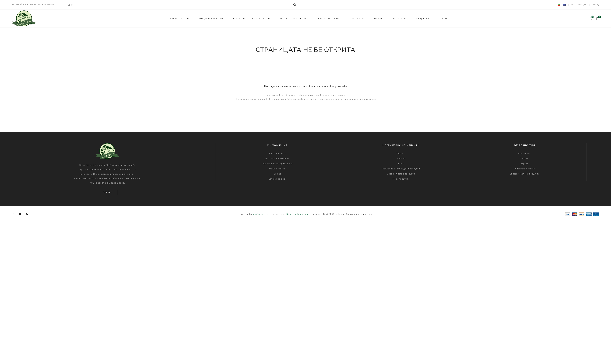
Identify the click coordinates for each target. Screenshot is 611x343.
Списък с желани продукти (525, 173)
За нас (277, 173)
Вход (596, 4)
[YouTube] (20, 214)
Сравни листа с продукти (401, 173)
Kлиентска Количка (525, 168)
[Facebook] (13, 214)
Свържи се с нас (277, 179)
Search (294, 5)
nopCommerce (260, 214)
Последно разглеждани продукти (401, 168)
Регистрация (579, 4)
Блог (401, 163)
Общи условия (277, 168)
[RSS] (26, 214)
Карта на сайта (277, 153)
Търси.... (401, 153)
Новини (401, 158)
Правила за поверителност (277, 163)
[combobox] (181, 5)
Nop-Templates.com (297, 214)
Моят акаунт (524, 153)
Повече (107, 192)
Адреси (524, 163)
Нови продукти (401, 179)
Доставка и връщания (277, 158)
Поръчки (525, 158)
